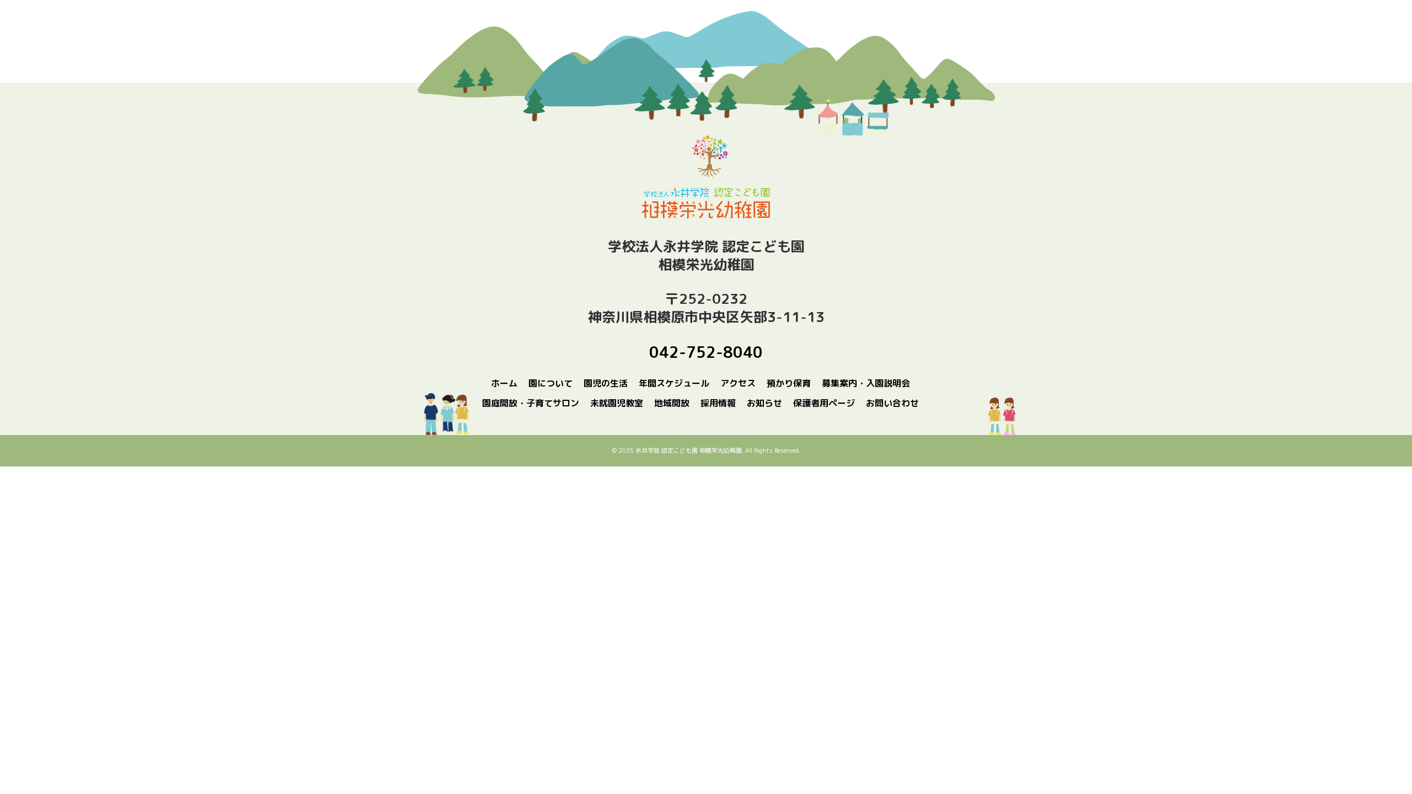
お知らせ (764, 403)
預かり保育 (789, 383)
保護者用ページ (824, 403)
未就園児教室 (616, 403)
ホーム (504, 383)
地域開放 (671, 403)
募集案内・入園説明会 (866, 383)
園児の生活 (606, 383)
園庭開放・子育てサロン (530, 403)
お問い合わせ (892, 403)
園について (550, 383)
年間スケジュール (674, 383)
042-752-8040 (706, 352)
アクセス (738, 383)
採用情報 (718, 403)
